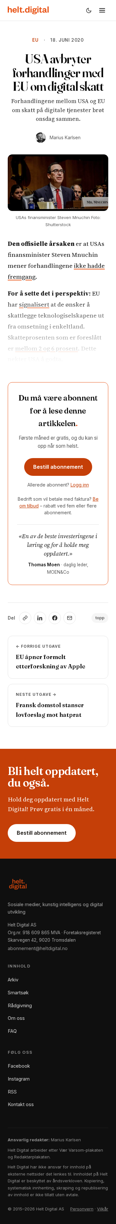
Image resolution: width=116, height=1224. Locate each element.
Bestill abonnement (58, 467)
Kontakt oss (21, 1104)
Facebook (19, 1066)
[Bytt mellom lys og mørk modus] (88, 10)
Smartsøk (18, 992)
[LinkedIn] (40, 618)
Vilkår (102, 1208)
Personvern (81, 1208)
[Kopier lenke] (25, 618)
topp (99, 617)
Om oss (16, 1018)
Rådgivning (20, 1005)
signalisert (34, 304)
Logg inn (80, 484)
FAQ (12, 1031)
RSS (12, 1091)
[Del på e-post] (69, 618)
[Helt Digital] (28, 10)
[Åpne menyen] (102, 10)
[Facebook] (55, 618)
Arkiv (13, 979)
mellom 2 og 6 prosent (46, 348)
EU (35, 40)
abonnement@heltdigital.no (38, 948)
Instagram (19, 1079)
